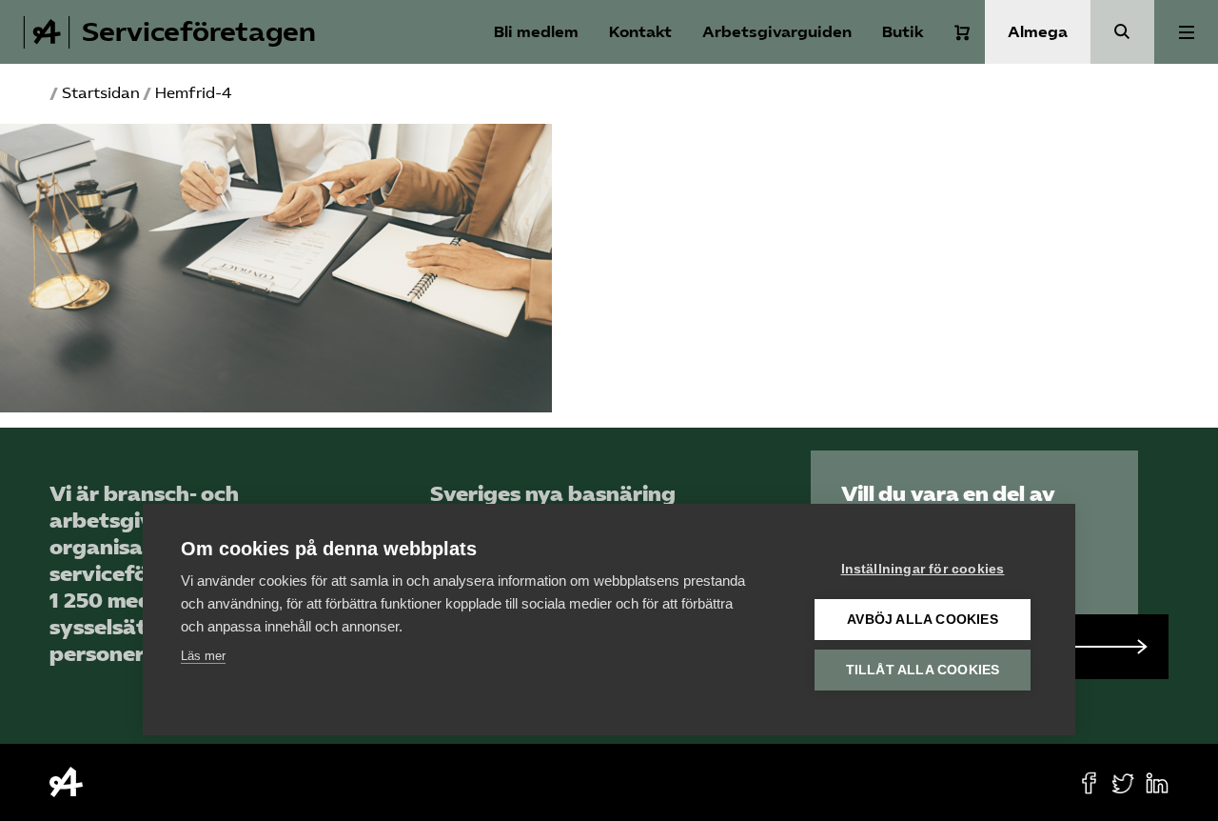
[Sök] (1122, 32)
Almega (1038, 32)
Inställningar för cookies (923, 569)
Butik (903, 32)
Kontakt (640, 32)
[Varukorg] (962, 32)
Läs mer (203, 656)
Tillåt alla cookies (923, 670)
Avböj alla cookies (922, 619)
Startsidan (101, 93)
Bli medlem (536, 32)
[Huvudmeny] (1186, 32)
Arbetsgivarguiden (777, 32)
